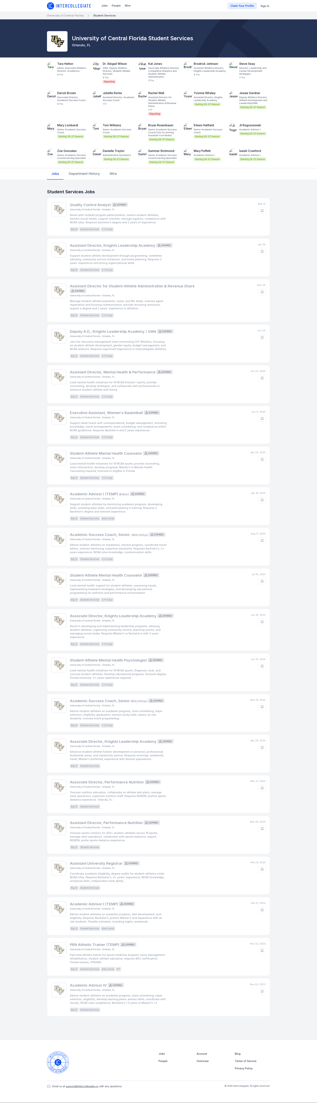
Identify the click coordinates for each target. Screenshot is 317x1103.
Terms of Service (245, 1061)
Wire (128, 5)
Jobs (104, 5)
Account (202, 1053)
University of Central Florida (65, 15)
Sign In (264, 6)
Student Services (104, 15)
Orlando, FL (81, 45)
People (116, 5)
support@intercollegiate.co (82, 1086)
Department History (84, 174)
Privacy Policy (244, 1068)
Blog (238, 1053)
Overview (203, 1061)
